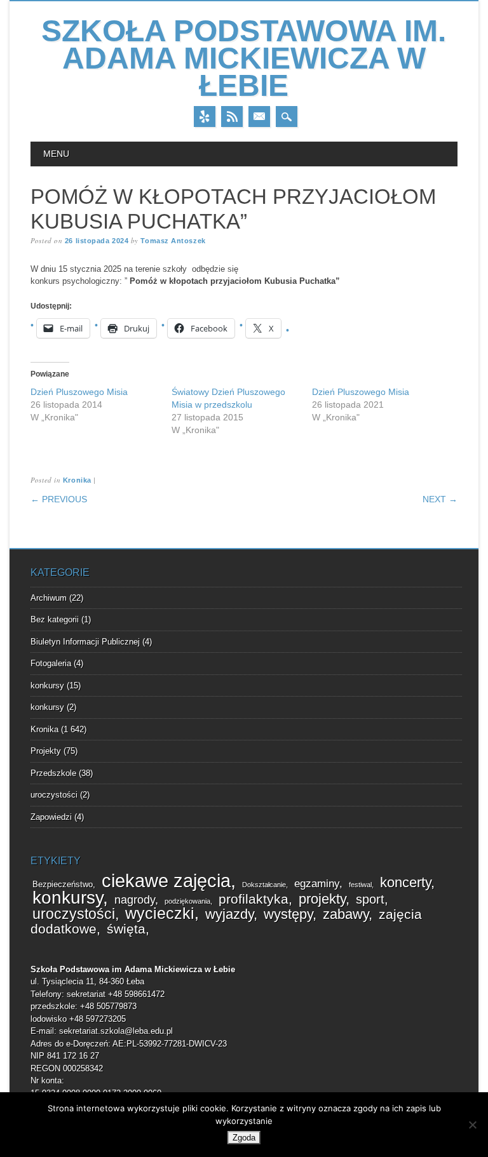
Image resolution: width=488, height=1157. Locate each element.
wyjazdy (229, 914)
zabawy (346, 914)
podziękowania (187, 901)
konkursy (47, 685)
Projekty (45, 751)
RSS (232, 116)
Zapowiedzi (51, 817)
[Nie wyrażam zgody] (472, 1124)
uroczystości (54, 794)
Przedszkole (53, 773)
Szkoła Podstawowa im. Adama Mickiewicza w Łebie (243, 58)
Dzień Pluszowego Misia (79, 392)
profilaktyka (253, 899)
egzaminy (316, 884)
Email (259, 116)
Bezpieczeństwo (62, 884)
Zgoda (244, 1137)
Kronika (77, 480)
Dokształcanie (264, 884)
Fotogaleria (50, 663)
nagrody (134, 899)
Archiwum (48, 598)
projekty (322, 899)
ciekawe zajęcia (166, 880)
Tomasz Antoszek (172, 240)
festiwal (360, 884)
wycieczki (159, 913)
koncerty (405, 882)
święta (126, 929)
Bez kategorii (54, 619)
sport (370, 899)
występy (288, 914)
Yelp (204, 116)
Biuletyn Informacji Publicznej (85, 641)
